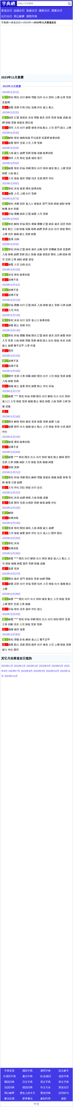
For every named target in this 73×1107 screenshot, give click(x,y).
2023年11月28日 (11, 593)
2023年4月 (45, 665)
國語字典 (27, 1070)
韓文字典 (64, 1081)
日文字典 (27, 1081)
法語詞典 (9, 1087)
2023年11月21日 (11, 472)
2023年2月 (20, 665)
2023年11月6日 (10, 183)
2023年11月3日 (10, 132)
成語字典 (64, 1076)
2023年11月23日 (11, 507)
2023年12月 (11, 676)
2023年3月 (32, 665)
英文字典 (45, 1081)
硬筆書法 (27, 1098)
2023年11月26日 (11, 553)
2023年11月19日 (11, 436)
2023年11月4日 (10, 147)
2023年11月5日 (10, 163)
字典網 (4, 22)
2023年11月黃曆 (12, 86)
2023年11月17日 (11, 391)
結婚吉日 (19, 10)
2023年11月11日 (11, 284)
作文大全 (45, 1087)
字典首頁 (9, 1070)
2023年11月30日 (11, 634)
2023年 (27, 22)
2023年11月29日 (11, 614)
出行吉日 (6, 16)
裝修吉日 (31, 10)
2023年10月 (52, 670)
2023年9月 (39, 670)
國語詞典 (9, 1081)
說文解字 (64, 1070)
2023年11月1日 (10, 92)
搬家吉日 (44, 10)
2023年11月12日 (11, 299)
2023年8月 (27, 670)
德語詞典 (27, 1087)
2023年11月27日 (11, 573)
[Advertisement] (36, 49)
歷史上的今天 (27, 1092)
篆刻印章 (45, 1098)
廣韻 (63, 1098)
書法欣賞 (9, 1098)
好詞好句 (64, 1092)
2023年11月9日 (10, 244)
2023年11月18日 (11, 416)
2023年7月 (14, 670)
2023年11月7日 (10, 198)
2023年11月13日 (11, 315)
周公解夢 (19, 16)
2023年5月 (57, 665)
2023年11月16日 (11, 370)
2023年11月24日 (11, 522)
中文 (36, 1103)
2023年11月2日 (10, 112)
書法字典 (27, 1076)
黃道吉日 (6, 10)
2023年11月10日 (11, 269)
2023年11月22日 (11, 492)
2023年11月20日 (11, 452)
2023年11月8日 (10, 218)
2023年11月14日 (11, 330)
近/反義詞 (45, 1076)
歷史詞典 (45, 1092)
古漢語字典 (9, 1076)
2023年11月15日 (11, 355)
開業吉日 (56, 10)
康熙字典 (31, 16)
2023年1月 (7, 665)
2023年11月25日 (11, 538)
